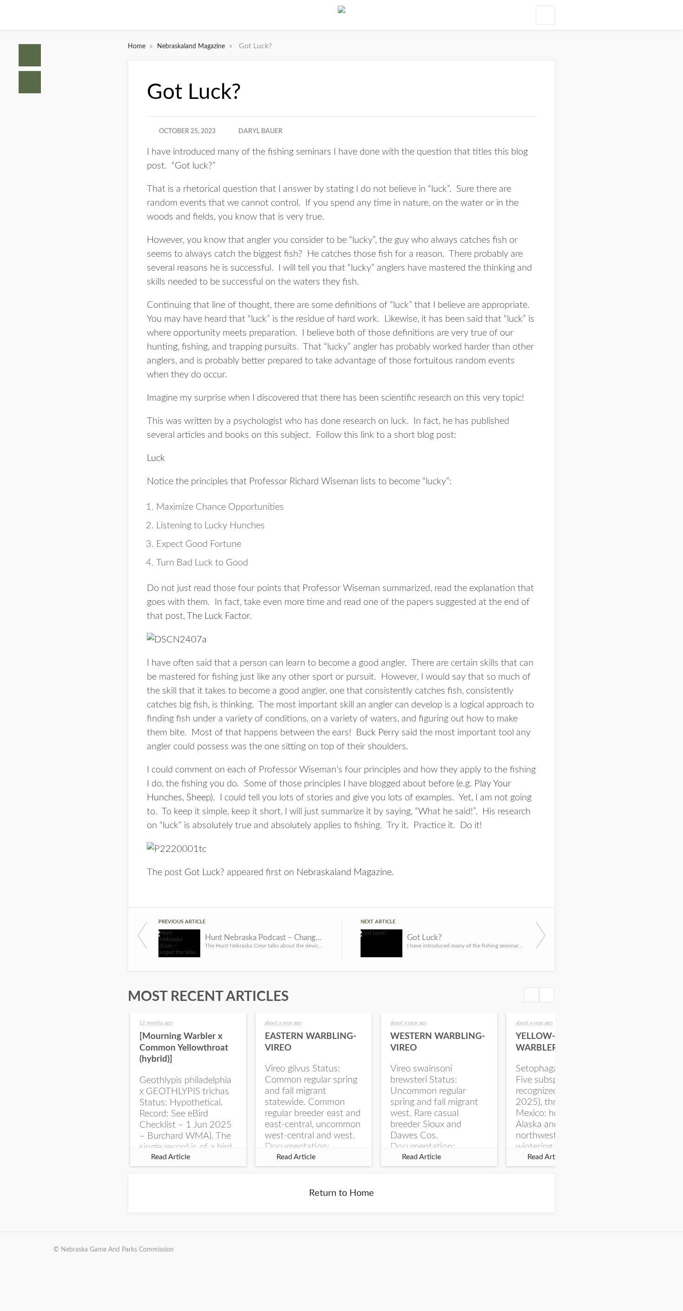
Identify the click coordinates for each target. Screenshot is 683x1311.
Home (30, 55)
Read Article (170, 1157)
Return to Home (341, 1193)
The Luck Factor (218, 616)
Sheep (198, 797)
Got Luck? (204, 872)
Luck (156, 458)
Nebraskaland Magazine (192, 46)
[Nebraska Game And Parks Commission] (341, 15)
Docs (30, 82)
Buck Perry (377, 732)
